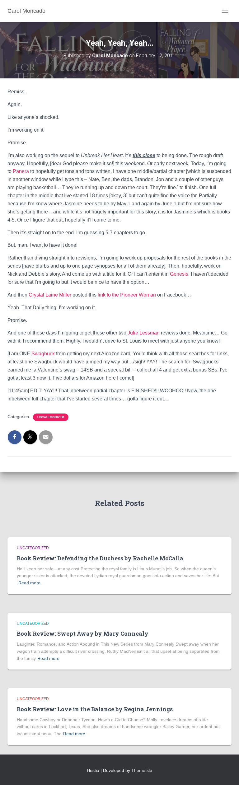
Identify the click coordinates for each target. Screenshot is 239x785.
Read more (29, 582)
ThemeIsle (141, 770)
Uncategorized (50, 417)
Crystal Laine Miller (50, 294)
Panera (21, 171)
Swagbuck (43, 353)
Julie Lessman (144, 332)
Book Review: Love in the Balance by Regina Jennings (95, 709)
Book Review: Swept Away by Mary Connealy (82, 633)
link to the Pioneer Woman (127, 294)
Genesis (179, 274)
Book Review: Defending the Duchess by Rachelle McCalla (100, 558)
